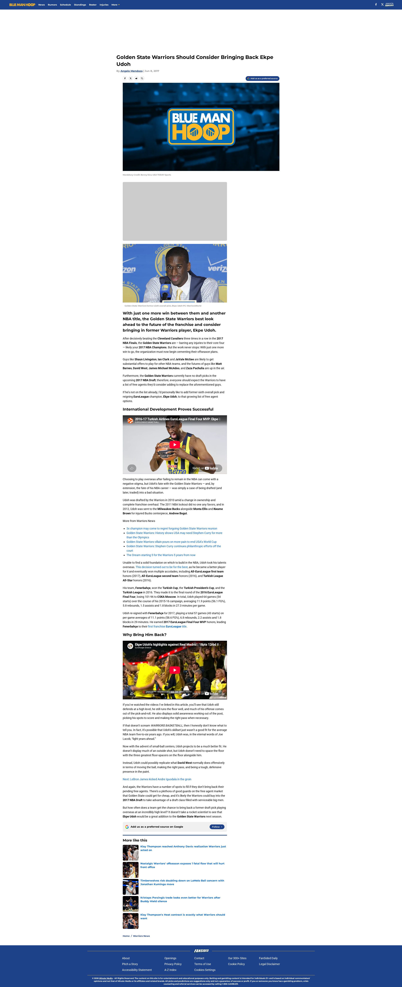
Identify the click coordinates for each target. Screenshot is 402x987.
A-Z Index (170, 970)
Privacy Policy (173, 964)
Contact (199, 958)
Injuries (104, 4)
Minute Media (106, 978)
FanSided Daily (268, 958)
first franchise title (167, 626)
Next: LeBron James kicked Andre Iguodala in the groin (157, 779)
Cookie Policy (236, 964)
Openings (170, 958)
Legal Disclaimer (269, 964)
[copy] (142, 78)
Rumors (52, 4)
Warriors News (141, 936)
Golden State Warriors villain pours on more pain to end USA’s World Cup (172, 541)
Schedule (65, 4)
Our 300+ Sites (237, 958)
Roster (93, 4)
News (41, 4)
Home (126, 936)
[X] (382, 4)
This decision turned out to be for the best (162, 567)
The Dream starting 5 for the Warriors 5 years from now (161, 555)
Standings (80, 4)
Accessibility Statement (137, 970)
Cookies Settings (204, 970)
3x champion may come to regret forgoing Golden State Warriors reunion (172, 528)
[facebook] (376, 4)
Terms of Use (202, 964)
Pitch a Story (130, 964)
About (126, 958)
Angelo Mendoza (132, 71)
